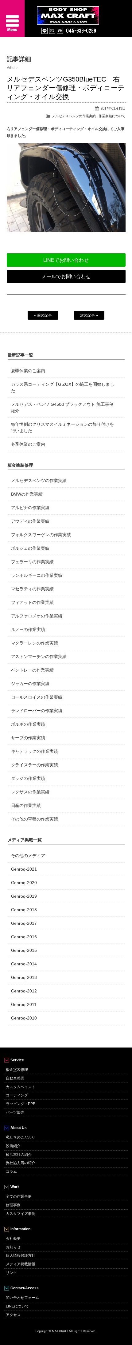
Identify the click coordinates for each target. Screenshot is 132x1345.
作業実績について (112, 116)
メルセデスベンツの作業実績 (74, 116)
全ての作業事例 (19, 1196)
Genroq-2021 (24, 869)
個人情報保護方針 (20, 1255)
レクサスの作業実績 (30, 791)
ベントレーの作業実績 (32, 670)
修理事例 (13, 1205)
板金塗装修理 (17, 1070)
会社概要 (13, 1238)
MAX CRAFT (84, 12)
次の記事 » (89, 315)
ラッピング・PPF (20, 1104)
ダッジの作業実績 (28, 778)
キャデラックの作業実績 (34, 751)
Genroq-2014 (24, 963)
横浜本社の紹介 (19, 1154)
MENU (12, 18)
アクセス (13, 1315)
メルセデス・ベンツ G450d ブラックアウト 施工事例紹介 (62, 407)
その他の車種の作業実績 (34, 818)
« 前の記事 (43, 315)
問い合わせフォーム (22, 1297)
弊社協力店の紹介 (20, 1163)
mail (52, 31)
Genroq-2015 (24, 950)
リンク (11, 1273)
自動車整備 (15, 1078)
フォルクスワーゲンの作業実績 (41, 534)
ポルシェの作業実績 (30, 548)
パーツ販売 (15, 1112)
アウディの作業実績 (30, 521)
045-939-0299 (81, 31)
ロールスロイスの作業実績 (37, 697)
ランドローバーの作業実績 (37, 710)
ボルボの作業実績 (28, 724)
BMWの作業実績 (27, 494)
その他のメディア (28, 855)
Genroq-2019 (24, 896)
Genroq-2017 (24, 923)
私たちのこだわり (20, 1137)
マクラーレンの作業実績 (34, 643)
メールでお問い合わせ (66, 276)
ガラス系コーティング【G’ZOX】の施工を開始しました (63, 387)
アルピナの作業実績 (30, 507)
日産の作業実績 (26, 805)
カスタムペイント (20, 1087)
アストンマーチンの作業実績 (39, 656)
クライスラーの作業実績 (34, 764)
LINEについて (17, 1306)
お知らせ (13, 1247)
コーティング (17, 1095)
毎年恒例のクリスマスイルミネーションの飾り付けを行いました (62, 427)
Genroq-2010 (24, 1018)
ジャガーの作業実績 (30, 683)
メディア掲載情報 (20, 1264)
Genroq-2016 (24, 936)
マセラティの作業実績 (32, 588)
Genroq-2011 (24, 1004)
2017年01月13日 (113, 108)
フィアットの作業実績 (32, 602)
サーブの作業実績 (28, 737)
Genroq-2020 (24, 882)
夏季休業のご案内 (28, 370)
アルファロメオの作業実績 (37, 615)
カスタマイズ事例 (20, 1213)
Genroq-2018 (24, 909)
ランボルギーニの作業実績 (37, 575)
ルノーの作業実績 (28, 629)
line (44, 31)
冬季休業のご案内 (28, 444)
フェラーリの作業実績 (32, 561)
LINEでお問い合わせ (66, 260)
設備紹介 (13, 1146)
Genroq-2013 (24, 977)
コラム (11, 1171)
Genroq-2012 (24, 990)
